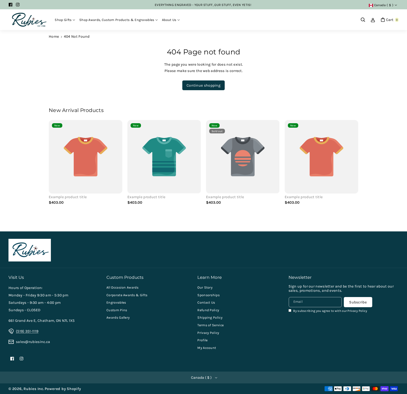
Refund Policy (208, 310)
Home (54, 36)
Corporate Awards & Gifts (126, 295)
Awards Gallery (118, 317)
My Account (206, 348)
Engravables (116, 302)
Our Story (204, 287)
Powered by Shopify (63, 389)
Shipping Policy (209, 317)
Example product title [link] (68, 197)
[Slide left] (54, 163)
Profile (202, 340)
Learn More (209, 277)
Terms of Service (210, 325)
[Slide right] (353, 163)
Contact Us (206, 302)
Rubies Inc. (34, 389)
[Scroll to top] (397, 380)
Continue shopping (203, 85)
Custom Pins (116, 310)
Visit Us (16, 277)
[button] (65, 20)
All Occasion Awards (122, 287)
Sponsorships (208, 295)
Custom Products (125, 277)
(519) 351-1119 (27, 331)
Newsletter (300, 277)
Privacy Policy (208, 333)
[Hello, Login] (373, 19)
